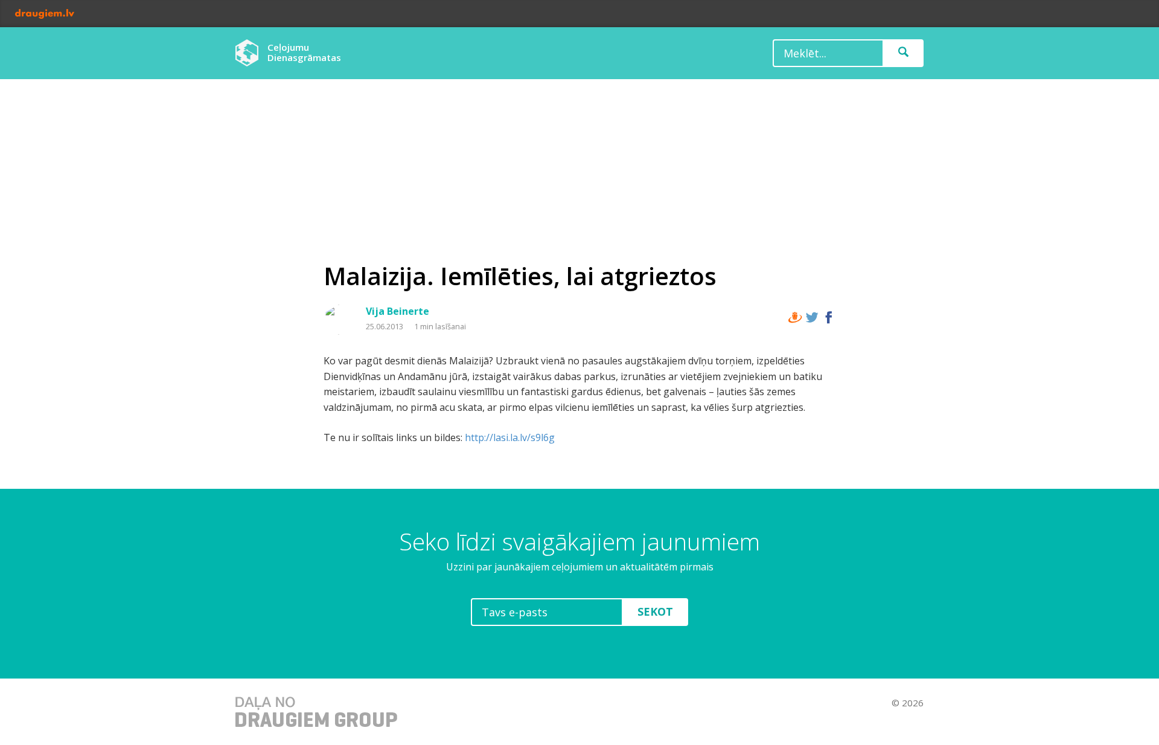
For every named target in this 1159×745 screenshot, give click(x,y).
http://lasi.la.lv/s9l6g (510, 437)
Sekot (655, 611)
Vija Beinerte (397, 311)
